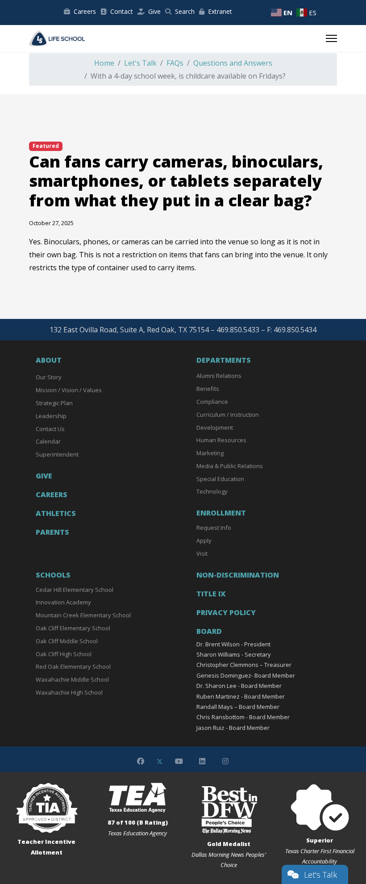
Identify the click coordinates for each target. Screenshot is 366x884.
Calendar (48, 441)
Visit (202, 553)
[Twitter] (160, 761)
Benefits (207, 389)
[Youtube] (179, 761)
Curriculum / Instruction (227, 415)
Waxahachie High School (69, 692)
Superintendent (57, 454)
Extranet (220, 11)
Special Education (220, 479)
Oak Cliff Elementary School (73, 628)
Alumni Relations (218, 376)
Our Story (49, 377)
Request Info (213, 528)
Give (154, 11)
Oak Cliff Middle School (67, 641)
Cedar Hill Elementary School (74, 590)
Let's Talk (320, 875)
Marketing (210, 453)
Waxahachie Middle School (72, 679)
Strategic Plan (54, 403)
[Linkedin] (202, 761)
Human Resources (221, 440)
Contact (121, 11)
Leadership (51, 416)
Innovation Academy (63, 602)
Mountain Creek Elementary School (83, 615)
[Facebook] (140, 761)
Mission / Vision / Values (69, 390)
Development (214, 427)
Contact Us (50, 429)
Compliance (212, 402)
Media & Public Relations (229, 466)
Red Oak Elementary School (73, 666)
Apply (204, 540)
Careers (85, 11)
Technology (212, 491)
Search (185, 11)
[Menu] (331, 38)
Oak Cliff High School (64, 654)
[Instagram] (225, 761)
